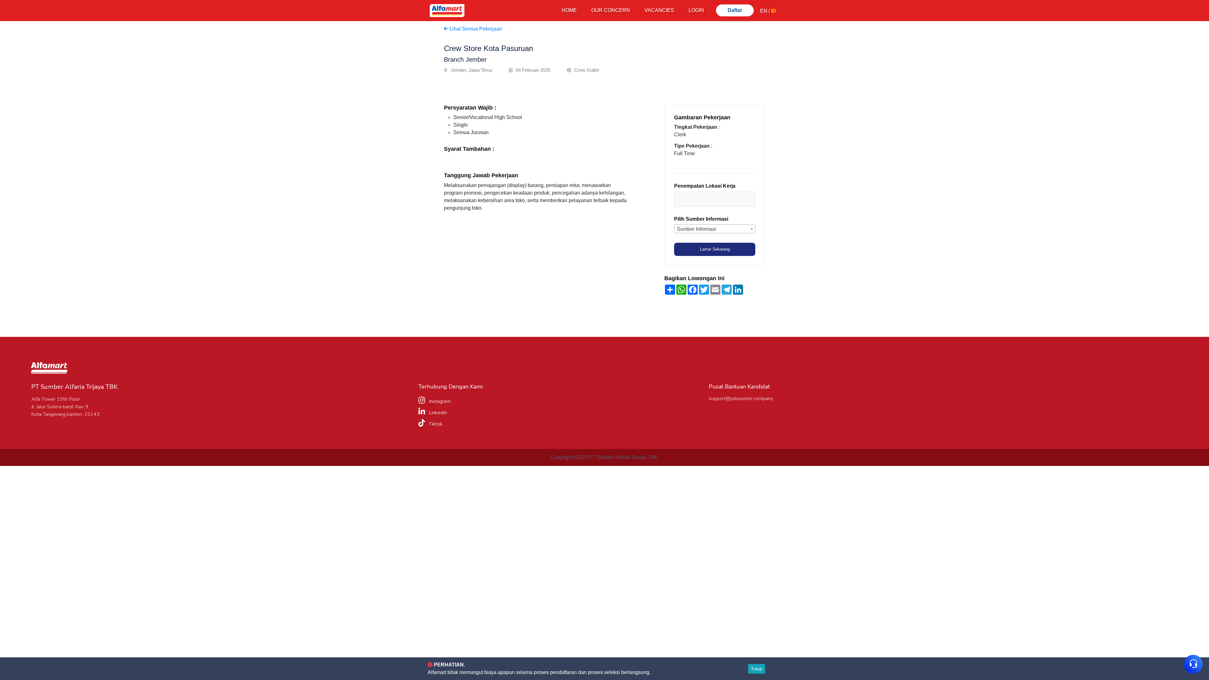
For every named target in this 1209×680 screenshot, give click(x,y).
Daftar (735, 10)
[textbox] (706, 198)
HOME (570, 10)
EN (763, 11)
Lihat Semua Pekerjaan (475, 28)
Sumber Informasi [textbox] (696, 229)
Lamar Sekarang (715, 249)
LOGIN (696, 10)
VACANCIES (659, 10)
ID (773, 11)
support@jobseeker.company (741, 398)
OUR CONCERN (610, 10)
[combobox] (714, 199)
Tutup (756, 668)
